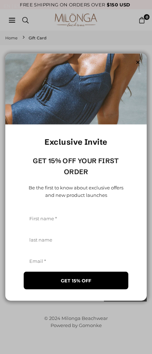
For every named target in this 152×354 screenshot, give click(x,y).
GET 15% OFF (76, 280)
